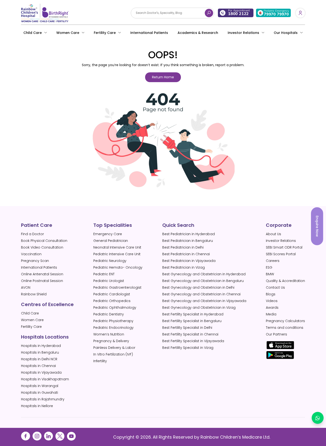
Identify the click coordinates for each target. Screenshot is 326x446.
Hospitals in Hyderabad (41, 345)
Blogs (270, 294)
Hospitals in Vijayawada (41, 372)
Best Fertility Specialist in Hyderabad (192, 314)
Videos (272, 300)
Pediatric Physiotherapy (113, 321)
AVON (25, 287)
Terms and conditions (284, 327)
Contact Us (275, 287)
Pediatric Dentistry (108, 314)
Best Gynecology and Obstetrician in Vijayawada (204, 300)
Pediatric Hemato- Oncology (117, 267)
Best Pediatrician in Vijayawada (189, 260)
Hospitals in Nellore (37, 406)
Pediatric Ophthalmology (114, 307)
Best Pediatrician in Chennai (186, 254)
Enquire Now (317, 226)
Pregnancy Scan (35, 260)
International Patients (149, 32)
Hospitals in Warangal (39, 385)
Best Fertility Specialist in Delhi (187, 327)
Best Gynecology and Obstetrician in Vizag (199, 307)
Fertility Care (105, 32)
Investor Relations (281, 240)
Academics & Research (198, 32)
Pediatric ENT (104, 274)
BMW (270, 274)
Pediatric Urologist (108, 280)
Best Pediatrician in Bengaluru (187, 240)
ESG (269, 267)
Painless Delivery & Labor (114, 347)
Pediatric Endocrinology (113, 327)
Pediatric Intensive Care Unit (117, 254)
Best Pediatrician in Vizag (183, 267)
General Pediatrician (110, 240)
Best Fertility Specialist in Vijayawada (193, 341)
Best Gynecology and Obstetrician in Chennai (201, 294)
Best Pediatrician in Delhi (183, 247)
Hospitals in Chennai (38, 365)
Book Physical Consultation (44, 240)
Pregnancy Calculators (285, 321)
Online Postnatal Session (42, 280)
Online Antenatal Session (42, 274)
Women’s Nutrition (108, 334)
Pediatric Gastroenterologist (117, 287)
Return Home (163, 77)
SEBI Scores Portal (281, 254)
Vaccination (31, 254)
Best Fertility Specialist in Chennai (190, 334)
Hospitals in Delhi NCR (39, 359)
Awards (272, 307)
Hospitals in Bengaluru (40, 352)
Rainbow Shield (34, 294)
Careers (272, 260)
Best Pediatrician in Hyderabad (188, 234)
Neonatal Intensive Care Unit (117, 247)
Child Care (32, 32)
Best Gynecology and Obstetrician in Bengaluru (203, 280)
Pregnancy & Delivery (111, 341)
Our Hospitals (286, 32)
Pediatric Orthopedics (112, 300)
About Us (273, 234)
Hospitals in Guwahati (39, 392)
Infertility (100, 361)
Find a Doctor (32, 234)
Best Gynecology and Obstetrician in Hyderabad (204, 274)
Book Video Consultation (42, 247)
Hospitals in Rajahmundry (42, 399)
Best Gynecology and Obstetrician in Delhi (198, 287)
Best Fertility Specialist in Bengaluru (191, 321)
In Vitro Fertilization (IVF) (113, 354)
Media (271, 314)
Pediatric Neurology (109, 260)
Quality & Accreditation (285, 280)
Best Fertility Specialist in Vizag (187, 347)
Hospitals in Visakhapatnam (45, 379)
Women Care (67, 32)
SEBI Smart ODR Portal (284, 247)
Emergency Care (107, 234)
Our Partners (276, 334)
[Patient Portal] (300, 12)
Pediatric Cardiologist (111, 294)
